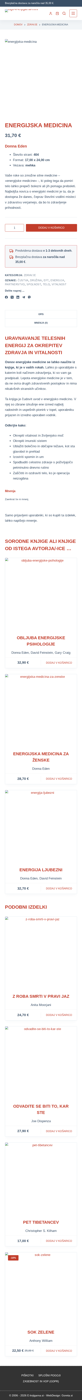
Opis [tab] (41, 314)
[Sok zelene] (41, 1288)
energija (57, 280)
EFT (46, 280)
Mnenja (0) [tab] (41, 323)
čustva (23, 280)
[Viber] (29, 297)
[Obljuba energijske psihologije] (41, 594)
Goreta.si (67, 1395)
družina (36, 280)
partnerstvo (15, 284)
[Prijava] (50, 13)
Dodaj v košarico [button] (59, 662)
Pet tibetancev (41, 1222)
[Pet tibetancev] (41, 1178)
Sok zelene (40, 1332)
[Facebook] (6, 297)
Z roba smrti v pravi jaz (41, 996)
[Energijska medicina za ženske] (41, 710)
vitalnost (59, 284)
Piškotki (27, 1375)
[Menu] (73, 13)
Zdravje (30, 275)
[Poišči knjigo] (64, 13)
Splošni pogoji (49, 1375)
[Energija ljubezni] (41, 826)
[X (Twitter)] (12, 297)
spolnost (34, 284)
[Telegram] (23, 297)
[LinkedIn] (17, 297)
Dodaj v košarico (51, 227)
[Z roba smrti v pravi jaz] (41, 952)
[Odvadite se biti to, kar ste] (41, 1062)
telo (46, 284)
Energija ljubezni (40, 869)
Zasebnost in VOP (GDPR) (41, 1381)
